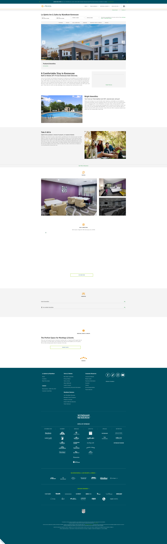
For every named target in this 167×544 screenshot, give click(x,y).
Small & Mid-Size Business (70, 401)
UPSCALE (105, 428)
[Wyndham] (105, 433)
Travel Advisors (67, 403)
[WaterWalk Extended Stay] (48, 438)
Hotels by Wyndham (83, 424)
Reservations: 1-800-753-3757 (49, 388)
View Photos (112, 206)
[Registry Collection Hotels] (119, 433)
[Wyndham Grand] (119, 443)
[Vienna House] (90, 448)
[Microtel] (62, 443)
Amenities (85, 22)
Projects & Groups (68, 399)
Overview (61, 22)
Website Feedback (110, 381)
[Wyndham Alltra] (90, 453)
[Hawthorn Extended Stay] (48, 433)
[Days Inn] (62, 433)
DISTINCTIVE (119, 428)
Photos (67, 22)
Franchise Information (90, 380)
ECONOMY (62, 428)
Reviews (106, 22)
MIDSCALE (76, 428)
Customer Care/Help (47, 390)
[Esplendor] (90, 438)
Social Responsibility (90, 387)
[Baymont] (76, 453)
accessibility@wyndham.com (89, 524)
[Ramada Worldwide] (76, 457)
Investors (87, 383)
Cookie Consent (67, 385)
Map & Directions (76, 22)
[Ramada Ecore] (76, 462)
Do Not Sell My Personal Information (72, 387)
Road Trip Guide (46, 380)
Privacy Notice (67, 378)
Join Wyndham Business (69, 395)
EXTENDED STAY (48, 428)
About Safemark (67, 383)
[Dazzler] (90, 443)
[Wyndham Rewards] (83, 416)
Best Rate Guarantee (68, 376)
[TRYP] (90, 433)
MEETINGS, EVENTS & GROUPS (96, 22)
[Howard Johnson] (62, 448)
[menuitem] (86, 6)
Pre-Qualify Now (111, 1)
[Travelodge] (62, 453)
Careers (87, 385)
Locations (44, 378)
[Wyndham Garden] (76, 443)
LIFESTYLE (90, 428)
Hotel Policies (109, 84)
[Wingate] (76, 438)
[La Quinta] (76, 433)
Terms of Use (67, 380)
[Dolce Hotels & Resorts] (119, 438)
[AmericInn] (76, 448)
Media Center (88, 378)
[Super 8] (62, 438)
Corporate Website (89, 376)
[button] (39, 1)
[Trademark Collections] (105, 438)
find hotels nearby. (108, 18)
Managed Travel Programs (70, 397)
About (43, 376)
